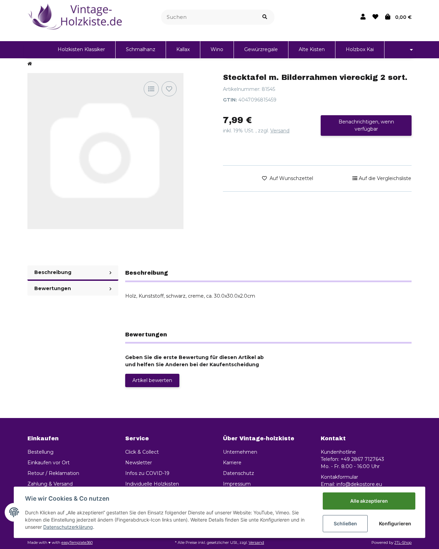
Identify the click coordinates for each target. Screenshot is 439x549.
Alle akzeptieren (369, 501)
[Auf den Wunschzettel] (169, 88)
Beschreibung (52, 272)
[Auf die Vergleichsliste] (151, 88)
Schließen (345, 523)
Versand (279, 131)
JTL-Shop (403, 542)
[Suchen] (264, 17)
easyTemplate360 (77, 542)
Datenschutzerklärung (68, 527)
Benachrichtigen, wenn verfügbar (366, 125)
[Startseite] (29, 64)
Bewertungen (52, 288)
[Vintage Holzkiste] (76, 17)
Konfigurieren (395, 523)
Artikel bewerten (152, 380)
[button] (363, 17)
